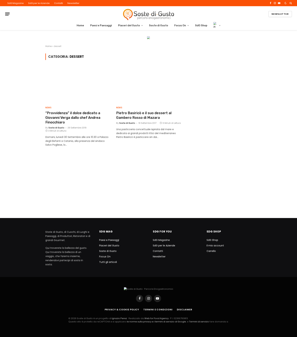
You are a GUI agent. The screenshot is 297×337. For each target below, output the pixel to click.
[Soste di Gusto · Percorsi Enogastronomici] (148, 14)
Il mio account (215, 245)
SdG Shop (201, 25)
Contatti (58, 3)
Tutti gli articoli (108, 262)
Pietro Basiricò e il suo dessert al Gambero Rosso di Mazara (144, 115)
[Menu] (7, 14)
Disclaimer (184, 309)
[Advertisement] (221, 77)
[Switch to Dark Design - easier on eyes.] (285, 3)
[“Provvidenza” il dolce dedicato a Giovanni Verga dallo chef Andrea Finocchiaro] (77, 85)
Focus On (180, 25)
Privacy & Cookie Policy (122, 309)
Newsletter (73, 3)
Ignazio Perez (119, 318)
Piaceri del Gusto (129, 25)
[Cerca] (290, 3)
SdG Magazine (15, 3)
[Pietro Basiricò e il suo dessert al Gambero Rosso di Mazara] (148, 85)
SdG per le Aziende (39, 3)
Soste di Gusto (158, 25)
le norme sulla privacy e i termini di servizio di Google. (156, 321)
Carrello (211, 251)
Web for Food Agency (156, 318)
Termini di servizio (199, 321)
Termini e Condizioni (157, 309)
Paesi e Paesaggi (101, 25)
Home (80, 25)
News (48, 107)
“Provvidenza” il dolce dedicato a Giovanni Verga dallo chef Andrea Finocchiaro (72, 117)
